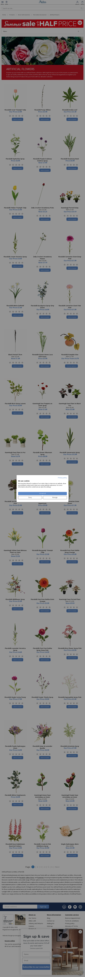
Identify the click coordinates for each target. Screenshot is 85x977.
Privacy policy (62, 478)
